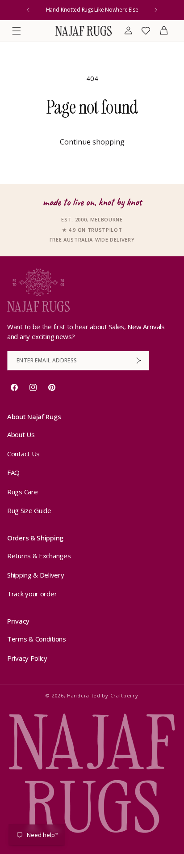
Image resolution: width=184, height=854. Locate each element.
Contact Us (23, 453)
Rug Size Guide (29, 510)
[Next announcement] (156, 10)
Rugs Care (22, 491)
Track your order (32, 593)
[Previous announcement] (28, 10)
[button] (16, 30)
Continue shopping (92, 142)
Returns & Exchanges (39, 555)
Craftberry (124, 695)
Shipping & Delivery (35, 574)
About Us (21, 434)
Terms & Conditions (36, 638)
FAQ (13, 472)
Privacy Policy (27, 658)
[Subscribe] (139, 360)
